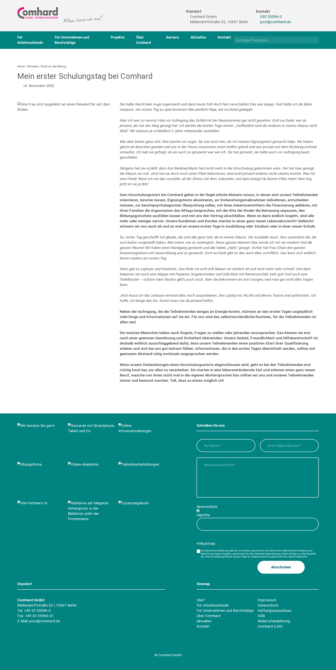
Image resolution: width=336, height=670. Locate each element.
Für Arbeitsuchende (213, 605)
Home (21, 66)
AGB (261, 616)
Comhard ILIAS (270, 626)
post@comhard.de (275, 22)
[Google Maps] (43, 646)
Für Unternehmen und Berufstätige (225, 610)
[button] (281, 567)
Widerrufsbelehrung (274, 621)
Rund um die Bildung (53, 66)
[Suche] (314, 40)
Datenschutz (268, 605)
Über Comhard (208, 616)
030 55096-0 (271, 16)
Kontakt (224, 37)
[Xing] (308, 13)
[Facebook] (300, 13)
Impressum (267, 600)
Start (201, 600)
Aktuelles (198, 37)
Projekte (117, 37)
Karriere (172, 37)
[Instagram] (300, 20)
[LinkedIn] (308, 20)
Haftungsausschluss (274, 610)
